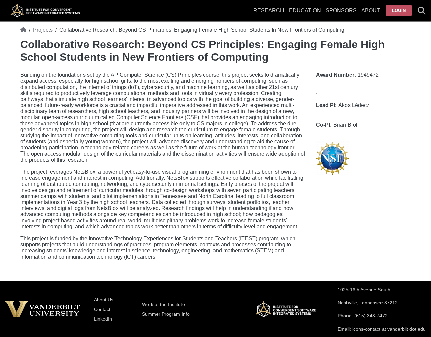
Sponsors (341, 10)
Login (399, 10)
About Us (103, 299)
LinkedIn (103, 319)
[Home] (23, 30)
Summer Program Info (166, 314)
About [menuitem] (370, 10)
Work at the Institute (163, 304)
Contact (102, 309)
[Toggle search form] (422, 11)
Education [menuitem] (305, 10)
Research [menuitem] (268, 10)
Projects (43, 30)
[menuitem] (341, 15)
